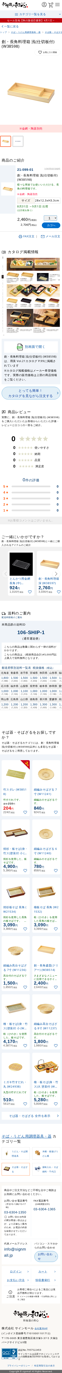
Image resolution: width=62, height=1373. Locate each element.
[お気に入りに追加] (30, 592)
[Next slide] (56, 574)
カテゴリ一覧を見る (32, 14)
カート (42, 1271)
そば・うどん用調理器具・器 (26, 1136)
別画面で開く (35, 346)
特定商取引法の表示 (44, 1365)
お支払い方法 (16, 1280)
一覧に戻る (11, 26)
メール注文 (53, 236)
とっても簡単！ (30, 393)
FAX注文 (29, 236)
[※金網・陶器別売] (5, 141)
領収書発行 (42, 1280)
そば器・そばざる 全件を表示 (29, 1116)
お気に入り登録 (50, 52)
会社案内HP (41, 1328)
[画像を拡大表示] (31, 92)
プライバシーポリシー (18, 1365)
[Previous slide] (6, 574)
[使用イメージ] (17, 141)
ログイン (16, 1271)
